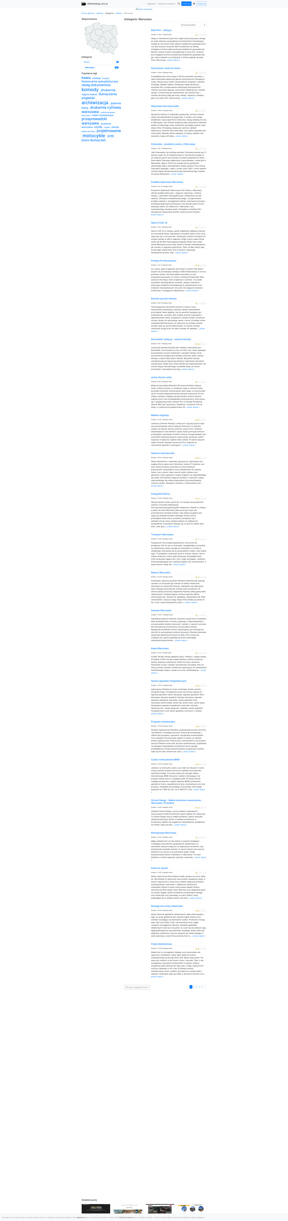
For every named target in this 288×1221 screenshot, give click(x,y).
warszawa (86, 115)
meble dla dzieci (89, 131)
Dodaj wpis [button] (186, 4)
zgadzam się (81, 1217)
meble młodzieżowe (103, 115)
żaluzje (115, 127)
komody (91, 89)
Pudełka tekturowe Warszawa (167, 182)
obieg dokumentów (96, 85)
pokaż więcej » (173, 60)
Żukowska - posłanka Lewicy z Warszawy (173, 144)
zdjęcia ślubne (90, 94)
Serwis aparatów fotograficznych (168, 681)
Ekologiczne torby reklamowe (167, 906)
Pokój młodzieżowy (161, 944)
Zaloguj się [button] (201, 4)
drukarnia (108, 90)
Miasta (119, 13)
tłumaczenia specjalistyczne (100, 81)
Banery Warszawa (160, 572)
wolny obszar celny (161, 377)
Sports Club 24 (159, 222)
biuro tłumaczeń (94, 140)
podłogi (96, 78)
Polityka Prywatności (126, 1217)
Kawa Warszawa (160, 648)
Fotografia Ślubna (160, 494)
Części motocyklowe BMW (165, 759)
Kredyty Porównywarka (163, 260)
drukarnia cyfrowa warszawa (101, 109)
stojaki (107, 127)
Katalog (99, 13)
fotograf (106, 78)
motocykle (94, 135)
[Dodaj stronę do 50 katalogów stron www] (144, 9)
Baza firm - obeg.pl (161, 30)
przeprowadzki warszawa (94, 121)
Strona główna (88, 13)
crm (111, 136)
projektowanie (109, 131)
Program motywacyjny (163, 721)
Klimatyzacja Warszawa (163, 832)
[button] (179, 4)
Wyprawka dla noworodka (165, 106)
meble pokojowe (108, 112)
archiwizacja (96, 102)
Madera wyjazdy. (160, 415)
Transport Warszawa (162, 534)
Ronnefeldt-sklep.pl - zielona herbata (171, 339)
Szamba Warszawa (161, 610)
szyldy (98, 127)
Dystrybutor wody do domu (166, 68)
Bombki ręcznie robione (164, 298)
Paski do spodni (159, 868)
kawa (86, 77)
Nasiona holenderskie (162, 453)
